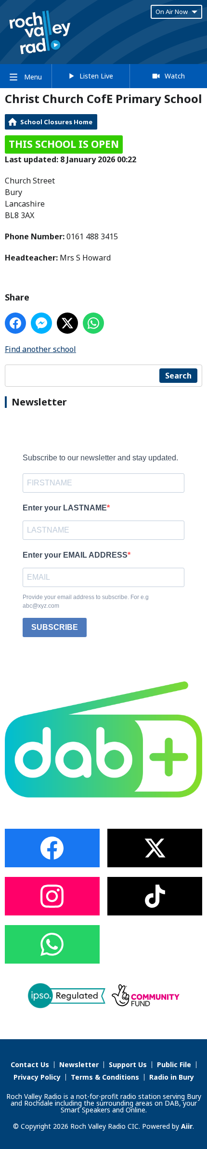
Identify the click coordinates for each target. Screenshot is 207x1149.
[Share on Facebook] (15, 323)
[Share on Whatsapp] (93, 323)
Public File (174, 1064)
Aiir (187, 1126)
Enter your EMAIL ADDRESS (75, 555)
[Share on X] (67, 323)
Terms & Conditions (105, 1077)
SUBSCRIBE (54, 627)
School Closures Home (56, 122)
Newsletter (79, 1064)
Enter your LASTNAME (65, 508)
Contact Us (30, 1064)
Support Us (128, 1064)
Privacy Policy (37, 1077)
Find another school (40, 349)
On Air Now (171, 11)
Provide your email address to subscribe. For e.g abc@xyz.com (86, 601)
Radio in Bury (171, 1077)
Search (178, 375)
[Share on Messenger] (41, 323)
